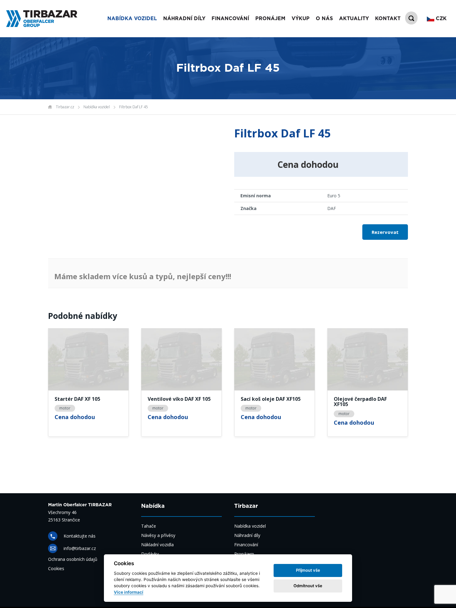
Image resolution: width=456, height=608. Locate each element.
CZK (440, 18)
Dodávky (150, 554)
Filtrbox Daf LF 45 (133, 107)
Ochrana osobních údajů (72, 559)
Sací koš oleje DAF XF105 (271, 399)
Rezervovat (385, 232)
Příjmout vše (308, 570)
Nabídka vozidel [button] (132, 18)
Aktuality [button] (354, 18)
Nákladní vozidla (157, 545)
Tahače (148, 526)
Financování (246, 545)
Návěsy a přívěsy (158, 535)
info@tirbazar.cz (80, 548)
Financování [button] (230, 18)
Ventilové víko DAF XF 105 (179, 399)
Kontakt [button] (387, 18)
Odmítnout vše (307, 585)
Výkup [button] (301, 18)
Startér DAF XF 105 (77, 399)
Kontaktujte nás (80, 536)
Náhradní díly (184, 18)
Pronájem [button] (270, 18)
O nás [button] (324, 18)
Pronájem (244, 554)
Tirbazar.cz (65, 107)
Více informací (128, 592)
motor (64, 408)
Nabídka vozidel (96, 107)
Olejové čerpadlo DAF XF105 (360, 401)
